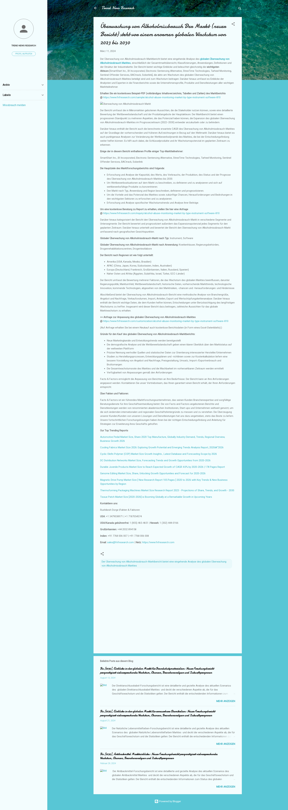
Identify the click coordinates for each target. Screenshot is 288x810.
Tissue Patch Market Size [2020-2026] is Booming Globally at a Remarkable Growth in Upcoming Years (156, 496)
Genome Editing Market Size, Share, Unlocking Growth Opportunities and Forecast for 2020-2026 (153, 473)
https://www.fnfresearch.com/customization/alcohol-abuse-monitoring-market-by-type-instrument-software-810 (165, 321)
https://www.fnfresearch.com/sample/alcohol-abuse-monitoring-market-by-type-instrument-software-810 (161, 97)
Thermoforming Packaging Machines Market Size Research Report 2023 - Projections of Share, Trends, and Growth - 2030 (167, 490)
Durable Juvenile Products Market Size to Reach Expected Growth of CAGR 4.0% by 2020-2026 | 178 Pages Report (162, 466)
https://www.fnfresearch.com (158, 542)
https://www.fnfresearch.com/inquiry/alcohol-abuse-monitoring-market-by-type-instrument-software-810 (161, 213)
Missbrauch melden (14, 105)
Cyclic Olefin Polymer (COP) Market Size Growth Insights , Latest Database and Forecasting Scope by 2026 (158, 453)
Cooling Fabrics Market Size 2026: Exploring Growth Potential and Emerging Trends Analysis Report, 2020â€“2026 (162, 447)
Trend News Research (118, 8)
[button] (233, 24)
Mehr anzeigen (225, 701)
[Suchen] (240, 9)
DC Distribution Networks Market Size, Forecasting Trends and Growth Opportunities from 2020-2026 (155, 460)
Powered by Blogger (169, 801)
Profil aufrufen (23, 54)
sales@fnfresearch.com (120, 542)
